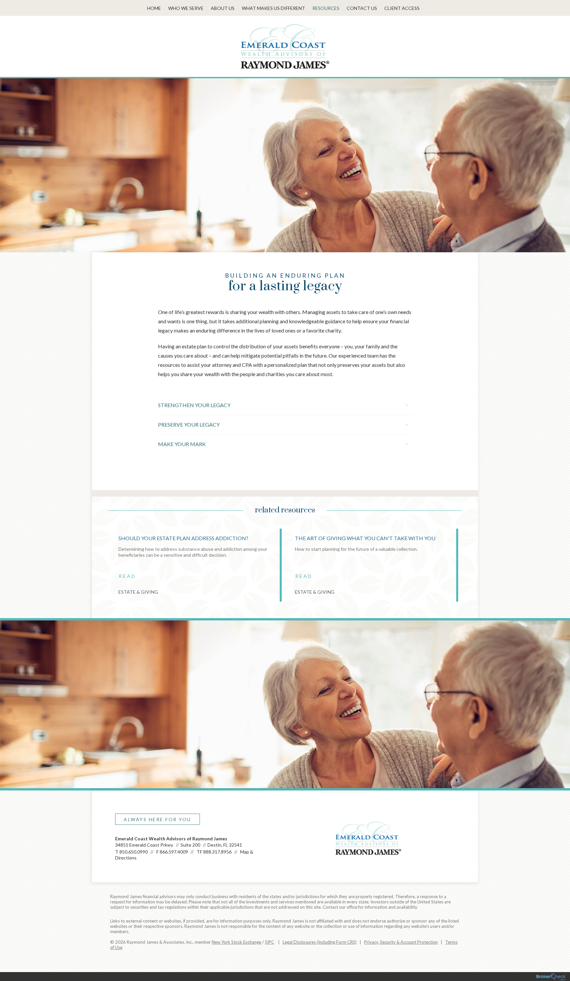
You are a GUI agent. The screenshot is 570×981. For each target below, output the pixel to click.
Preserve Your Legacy (189, 424)
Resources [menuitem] (325, 8)
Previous (95, 567)
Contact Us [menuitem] (362, 8)
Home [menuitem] (154, 8)
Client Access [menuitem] (402, 8)
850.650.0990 (133, 852)
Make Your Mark (182, 444)
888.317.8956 (217, 852)
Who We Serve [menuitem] (186, 8)
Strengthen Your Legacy (194, 405)
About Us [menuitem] (223, 8)
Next (474, 567)
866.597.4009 (174, 852)
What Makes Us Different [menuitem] (273, 8)
